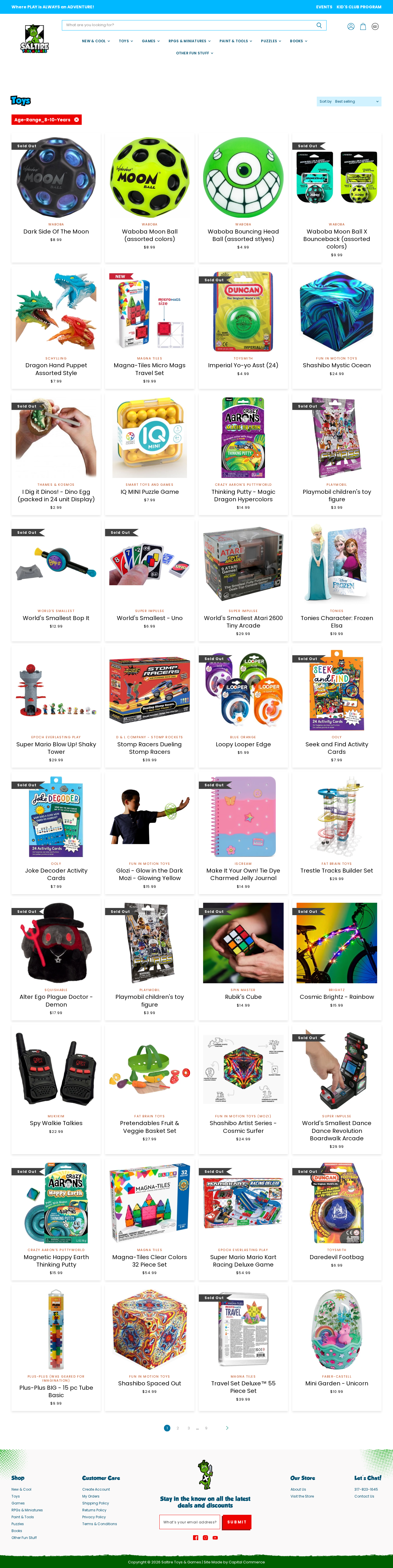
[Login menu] (375, 26)
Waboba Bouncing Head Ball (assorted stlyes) (243, 235)
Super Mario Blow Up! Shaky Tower (56, 748)
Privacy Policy (94, 1517)
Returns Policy (94, 1510)
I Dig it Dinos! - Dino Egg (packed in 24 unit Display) (56, 495)
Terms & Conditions (99, 1523)
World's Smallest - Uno (150, 618)
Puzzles (269, 41)
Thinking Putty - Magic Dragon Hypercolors (243, 495)
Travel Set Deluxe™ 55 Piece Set (243, 1387)
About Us (298, 1489)
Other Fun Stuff (193, 53)
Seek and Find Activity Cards (337, 748)
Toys (124, 41)
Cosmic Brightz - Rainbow (337, 997)
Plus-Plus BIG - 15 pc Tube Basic (56, 1391)
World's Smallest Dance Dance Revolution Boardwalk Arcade (336, 1130)
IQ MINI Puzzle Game (150, 492)
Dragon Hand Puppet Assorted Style (56, 369)
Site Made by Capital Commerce (234, 1562)
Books (297, 41)
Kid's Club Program (359, 6)
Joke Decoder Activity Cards (56, 874)
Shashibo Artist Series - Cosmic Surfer (243, 1127)
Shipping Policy (95, 1503)
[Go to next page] (226, 1427)
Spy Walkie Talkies (56, 1123)
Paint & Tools (234, 41)
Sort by (326, 102)
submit (237, 1522)
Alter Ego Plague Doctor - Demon (56, 1000)
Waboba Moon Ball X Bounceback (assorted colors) (336, 239)
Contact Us (364, 1496)
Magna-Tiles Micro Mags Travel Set (150, 369)
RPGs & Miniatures (188, 41)
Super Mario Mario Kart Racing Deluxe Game (243, 1261)
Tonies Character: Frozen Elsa (337, 622)
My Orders (91, 1496)
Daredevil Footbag (337, 1257)
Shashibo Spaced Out (149, 1383)
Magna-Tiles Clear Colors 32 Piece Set (149, 1261)
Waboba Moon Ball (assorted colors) (150, 235)
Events (324, 6)
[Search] (319, 25)
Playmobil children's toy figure (337, 495)
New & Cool (94, 41)
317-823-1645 (366, 1489)
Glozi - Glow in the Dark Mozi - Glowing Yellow (149, 874)
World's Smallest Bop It (56, 618)
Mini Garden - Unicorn (336, 1383)
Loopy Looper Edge (243, 744)
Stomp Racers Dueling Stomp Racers (149, 748)
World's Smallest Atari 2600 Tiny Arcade (243, 622)
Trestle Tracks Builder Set (336, 871)
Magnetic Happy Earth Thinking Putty (56, 1261)
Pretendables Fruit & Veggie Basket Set (149, 1127)
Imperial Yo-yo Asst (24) (243, 365)
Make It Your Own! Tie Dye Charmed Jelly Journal (243, 874)
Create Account (96, 1489)
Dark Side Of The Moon (56, 231)
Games (149, 41)
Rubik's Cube (243, 997)
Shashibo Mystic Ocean (337, 365)
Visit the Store (302, 1496)
